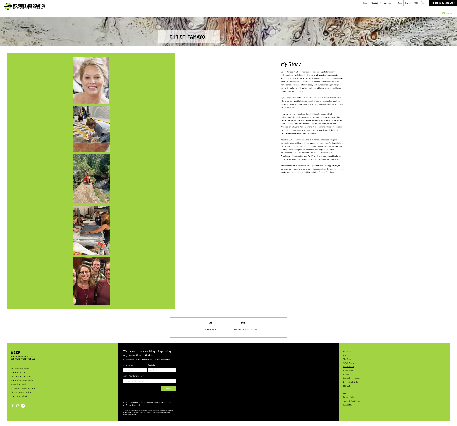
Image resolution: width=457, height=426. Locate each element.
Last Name (153, 365)
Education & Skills (350, 382)
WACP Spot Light (350, 363)
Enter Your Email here (132, 376)
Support (346, 385)
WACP (15, 352)
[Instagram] (18, 406)
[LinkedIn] (23, 406)
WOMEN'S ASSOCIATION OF (22, 356)
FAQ (344, 393)
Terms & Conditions (351, 401)
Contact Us (347, 405)
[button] (387, 3)
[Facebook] (13, 406)
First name (128, 365)
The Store (347, 359)
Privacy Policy (348, 397)
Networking (348, 374)
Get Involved (348, 366)
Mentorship (348, 370)
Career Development (352, 378)
